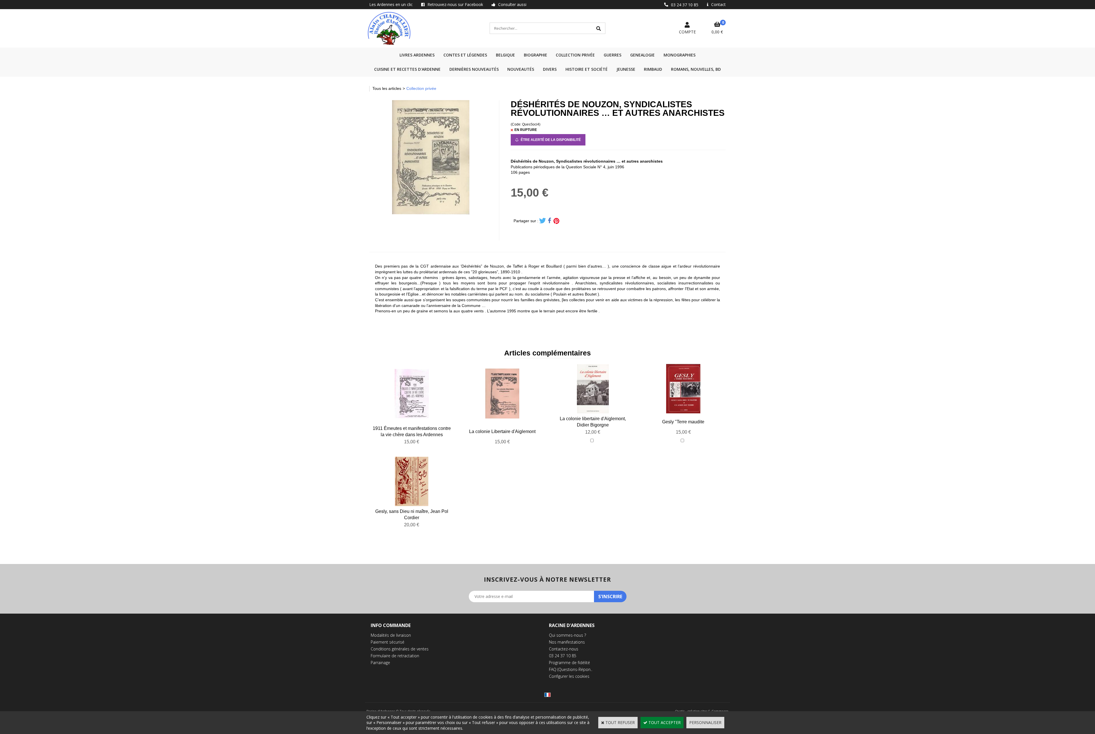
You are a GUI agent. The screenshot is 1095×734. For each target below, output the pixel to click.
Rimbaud (653, 69)
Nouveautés (520, 69)
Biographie (535, 55)
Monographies (679, 55)
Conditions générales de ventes (400, 649)
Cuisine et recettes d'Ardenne (407, 69)
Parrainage (380, 662)
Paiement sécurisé (387, 642)
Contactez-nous (563, 649)
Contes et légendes (465, 55)
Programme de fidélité (569, 662)
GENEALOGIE (642, 55)
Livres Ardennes (417, 55)
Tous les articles (386, 88)
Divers (550, 69)
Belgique (505, 55)
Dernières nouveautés (474, 69)
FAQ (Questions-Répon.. (570, 669)
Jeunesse (626, 69)
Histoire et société (586, 69)
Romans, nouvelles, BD (696, 69)
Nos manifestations (567, 642)
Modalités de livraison (391, 635)
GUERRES (612, 55)
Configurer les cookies (569, 676)
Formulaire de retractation (395, 655)
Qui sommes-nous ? (567, 635)
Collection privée (575, 55)
